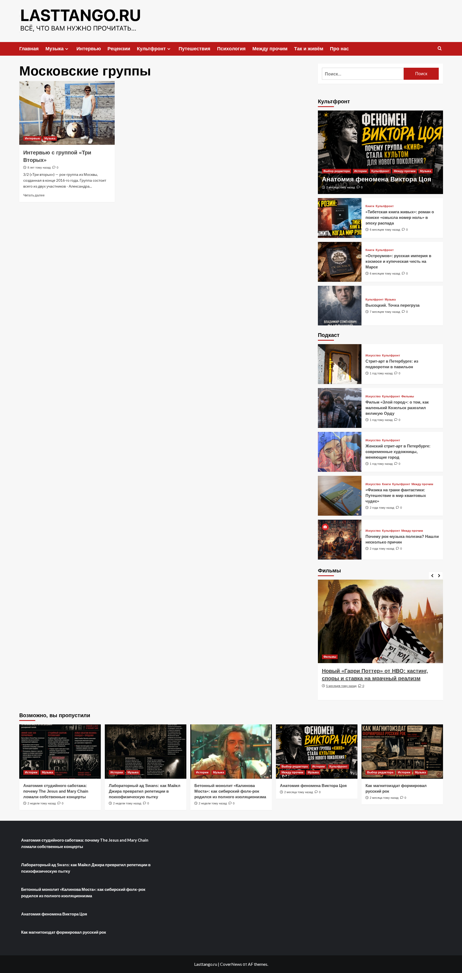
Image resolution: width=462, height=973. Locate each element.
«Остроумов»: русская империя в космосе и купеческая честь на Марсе (398, 261)
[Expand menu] (67, 49)
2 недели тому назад (42, 803)
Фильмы (407, 396)
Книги (369, 206)
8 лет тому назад (39, 167)
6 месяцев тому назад (385, 229)
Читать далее (34, 195)
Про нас (339, 48)
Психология (231, 48)
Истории (360, 171)
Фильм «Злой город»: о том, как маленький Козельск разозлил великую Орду (397, 408)
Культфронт (151, 48)
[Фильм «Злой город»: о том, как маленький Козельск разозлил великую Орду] (340, 408)
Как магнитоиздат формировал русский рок (63, 932)
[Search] (439, 48)
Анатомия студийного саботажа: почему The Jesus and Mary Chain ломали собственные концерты (55, 791)
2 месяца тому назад (340, 187)
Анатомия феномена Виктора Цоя (376, 179)
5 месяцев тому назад (341, 685)
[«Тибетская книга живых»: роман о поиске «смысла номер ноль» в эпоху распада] (340, 218)
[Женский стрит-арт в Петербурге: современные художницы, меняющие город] (340, 452)
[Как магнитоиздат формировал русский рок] (402, 751)
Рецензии (118, 48)
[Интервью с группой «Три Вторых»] (67, 113)
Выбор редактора (337, 171)
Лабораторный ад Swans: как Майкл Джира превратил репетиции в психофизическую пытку (144, 791)
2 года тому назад (382, 507)
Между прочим (269, 48)
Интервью (88, 48)
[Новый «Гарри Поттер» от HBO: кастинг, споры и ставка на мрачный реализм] (380, 621)
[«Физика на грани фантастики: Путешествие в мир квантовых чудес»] (340, 496)
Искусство (373, 355)
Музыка (54, 48)
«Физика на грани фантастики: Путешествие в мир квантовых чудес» (395, 495)
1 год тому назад (381, 373)
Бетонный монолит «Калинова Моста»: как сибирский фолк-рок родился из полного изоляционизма (230, 791)
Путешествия (194, 48)
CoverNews (231, 964)
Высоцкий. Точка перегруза (392, 305)
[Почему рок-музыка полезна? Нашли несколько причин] (340, 540)
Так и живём (308, 48)
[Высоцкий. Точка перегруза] (340, 306)
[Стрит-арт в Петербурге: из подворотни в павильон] (340, 364)
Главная (29, 48)
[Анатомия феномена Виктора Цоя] (380, 152)
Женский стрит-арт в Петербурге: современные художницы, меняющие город (397, 451)
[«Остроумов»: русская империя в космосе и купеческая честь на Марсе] (340, 262)
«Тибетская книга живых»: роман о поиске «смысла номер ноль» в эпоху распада (399, 217)
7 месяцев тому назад (385, 311)
